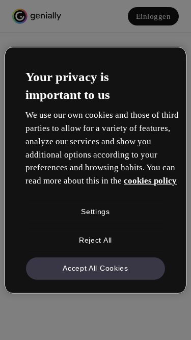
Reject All (95, 240)
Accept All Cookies (95, 268)
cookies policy (150, 181)
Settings (95, 211)
